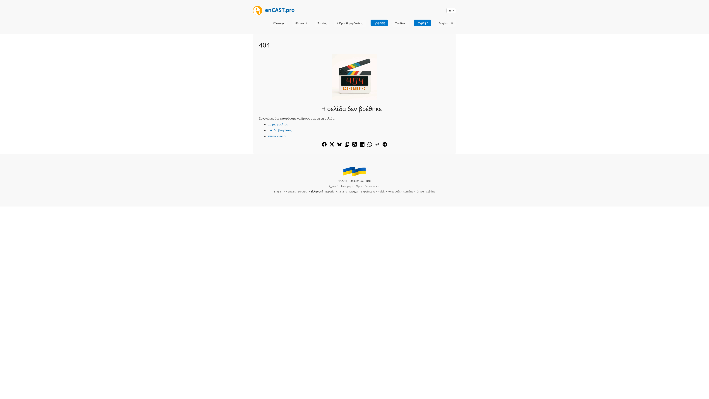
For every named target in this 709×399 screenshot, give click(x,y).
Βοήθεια (444, 23)
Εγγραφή (379, 23)
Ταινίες (322, 23)
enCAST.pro (279, 9)
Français (290, 191)
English (278, 191)
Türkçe (419, 191)
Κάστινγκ (279, 23)
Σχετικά (333, 186)
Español (330, 191)
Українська (368, 191)
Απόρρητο (347, 186)
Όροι (359, 186)
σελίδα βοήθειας (280, 130)
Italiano (342, 191)
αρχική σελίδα (278, 124)
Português (394, 191)
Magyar (354, 191)
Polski (381, 191)
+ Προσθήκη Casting (350, 23)
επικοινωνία (277, 136)
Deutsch (303, 191)
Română (408, 191)
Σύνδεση (400, 23)
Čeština (430, 191)
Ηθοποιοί (301, 23)
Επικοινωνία (372, 186)
